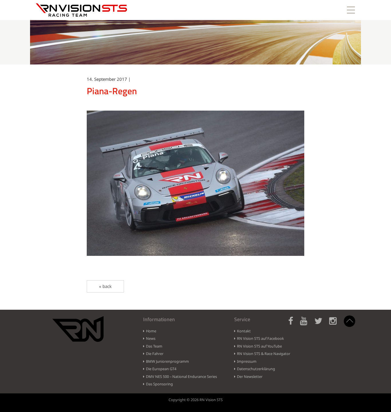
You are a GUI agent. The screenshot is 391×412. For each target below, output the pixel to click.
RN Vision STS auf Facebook (260, 338)
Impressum (246, 361)
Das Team (154, 346)
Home (151, 330)
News (150, 338)
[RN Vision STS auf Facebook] (293, 324)
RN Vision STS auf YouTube (259, 346)
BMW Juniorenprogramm (167, 361)
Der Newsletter (249, 376)
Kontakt (244, 330)
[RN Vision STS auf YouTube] (306, 324)
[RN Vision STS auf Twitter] (321, 324)
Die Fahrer (154, 353)
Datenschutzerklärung (256, 368)
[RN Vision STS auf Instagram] (335, 324)
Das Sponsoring (159, 384)
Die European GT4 (161, 368)
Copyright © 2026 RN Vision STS (196, 399)
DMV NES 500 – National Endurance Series (181, 376)
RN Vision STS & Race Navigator (263, 353)
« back (105, 286)
